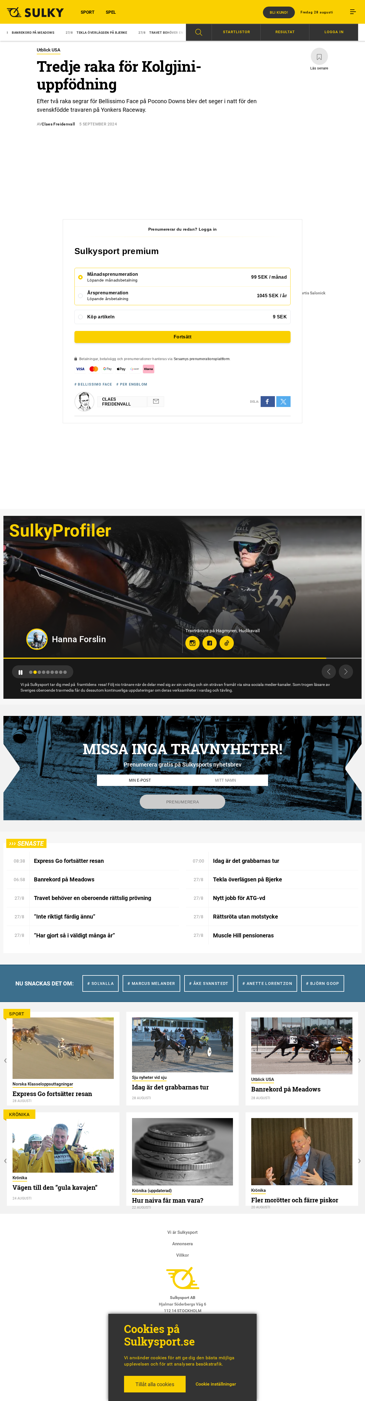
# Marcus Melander (151, 983)
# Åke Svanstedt (209, 983)
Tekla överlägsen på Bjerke (37, 33)
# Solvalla (100, 983)
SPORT (87, 12)
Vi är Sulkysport (182, 1232)
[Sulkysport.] (33, 12)
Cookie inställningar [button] (216, 1384)
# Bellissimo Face (93, 384)
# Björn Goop (322, 983)
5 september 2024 (98, 124)
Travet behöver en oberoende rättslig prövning (130, 33)
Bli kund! (279, 12)
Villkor (182, 1255)
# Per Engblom (131, 384)
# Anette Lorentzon (267, 983)
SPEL (111, 12)
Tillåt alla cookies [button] (154, 1384)
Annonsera (182, 1243)
